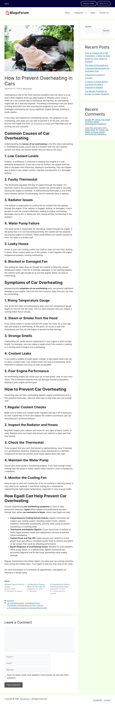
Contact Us (104, 13)
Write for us (104, 3)
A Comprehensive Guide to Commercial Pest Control (27, 608)
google (88, 120)
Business (10, 601)
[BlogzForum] (16, 12)
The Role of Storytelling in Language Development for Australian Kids (97, 68)
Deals (93, 13)
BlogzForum (25, 699)
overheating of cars (32, 603)
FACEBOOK (97, 700)
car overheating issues (15, 603)
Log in (6, 3)
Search (88, 26)
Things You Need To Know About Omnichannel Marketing (97, 122)
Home (67, 13)
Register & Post (88, 3)
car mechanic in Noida (41, 123)
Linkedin (107, 700)
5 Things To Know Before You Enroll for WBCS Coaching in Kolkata (96, 85)
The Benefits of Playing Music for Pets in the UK (25, 605)
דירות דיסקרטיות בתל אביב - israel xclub (96, 129)
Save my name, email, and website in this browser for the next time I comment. (38, 676)
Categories (78, 13)
